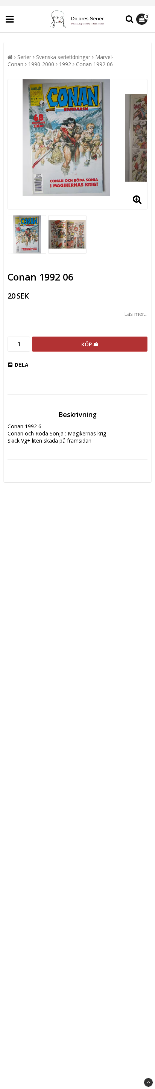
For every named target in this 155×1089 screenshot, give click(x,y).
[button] (142, 19)
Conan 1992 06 (94, 64)
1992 (65, 64)
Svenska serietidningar (63, 57)
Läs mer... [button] (135, 313)
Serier (24, 57)
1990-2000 (41, 64)
